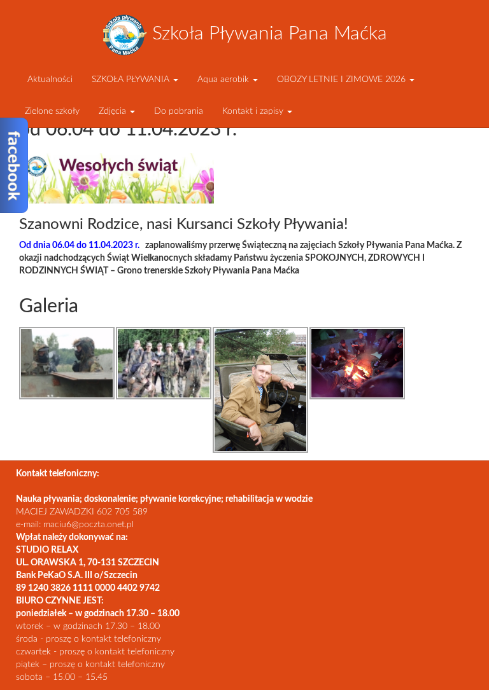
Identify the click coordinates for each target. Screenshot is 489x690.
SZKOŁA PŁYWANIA (132, 79)
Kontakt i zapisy (254, 111)
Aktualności (49, 79)
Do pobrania (178, 111)
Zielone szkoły (52, 111)
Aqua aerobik (224, 79)
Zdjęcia (114, 111)
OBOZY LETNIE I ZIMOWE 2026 (342, 79)
